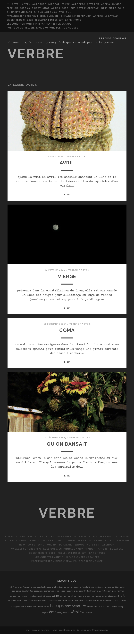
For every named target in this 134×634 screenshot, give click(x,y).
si (25, 607)
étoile (77, 612)
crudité (121, 587)
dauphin (25, 591)
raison (111, 600)
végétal (45, 613)
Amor (46, 8)
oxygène (38, 600)
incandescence (34, 596)
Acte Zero (78, 4)
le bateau (111, 16)
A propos (105, 38)
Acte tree (39, 4)
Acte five (93, 4)
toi (92, 607)
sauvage (14, 607)
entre (56, 591)
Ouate (31, 600)
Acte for (54, 4)
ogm (10, 600)
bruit (54, 587)
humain (13, 596)
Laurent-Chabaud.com (94, 630)
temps (57, 605)
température (75, 606)
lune (55, 595)
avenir (33, 587)
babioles (40, 587)
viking (120, 607)
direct (36, 8)
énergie (60, 613)
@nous (38, 12)
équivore (68, 613)
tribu (96, 607)
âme (53, 612)
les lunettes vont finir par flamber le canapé (39, 24)
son (41, 607)
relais (117, 600)
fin (85, 591)
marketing (71, 596)
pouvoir (96, 600)
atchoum (65, 12)
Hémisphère (22, 596)
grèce (114, 591)
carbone (60, 587)
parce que (53, 600)
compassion (96, 587)
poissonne (88, 600)
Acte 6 (105, 4)
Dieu (31, 591)
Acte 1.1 (25, 8)
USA (107, 607)
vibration (113, 607)
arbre (20, 587)
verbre (36, 53)
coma (67, 330)
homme (120, 591)
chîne (82, 587)
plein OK (12, 8)
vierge (67, 276)
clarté (87, 587)
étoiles (85, 613)
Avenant (26, 587)
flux (88, 591)
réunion (123, 600)
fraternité (94, 591)
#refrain (93, 8)
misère (87, 596)
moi (92, 596)
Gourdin (107, 591)
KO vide (116, 4)
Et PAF (65, 4)
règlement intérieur (48, 20)
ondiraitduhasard (19, 12)
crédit (12, 591)
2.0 (11, 587)
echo (121, 8)
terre (89, 607)
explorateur (79, 591)
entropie (63, 591)
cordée (115, 587)
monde (98, 596)
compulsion (106, 587)
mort (104, 596)
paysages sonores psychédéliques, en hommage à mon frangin (49, 16)
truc (100, 607)
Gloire (101, 591)
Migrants (80, 596)
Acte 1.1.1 (50, 12)
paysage (74, 600)
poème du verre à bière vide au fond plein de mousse (42, 28)
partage (61, 600)
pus (107, 600)
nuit (121, 595)
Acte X (81, 8)
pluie (81, 600)
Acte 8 (55, 8)
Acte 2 (26, 4)
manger (63, 596)
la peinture (73, 20)
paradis (45, 600)
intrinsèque (46, 596)
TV (104, 607)
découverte (38, 591)
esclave (70, 591)
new (104, 8)
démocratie (49, 591)
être (90, 613)
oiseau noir (16, 600)
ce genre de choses (20, 20)
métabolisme (111, 596)
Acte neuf (68, 8)
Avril (67, 163)
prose (102, 600)
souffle (46, 607)
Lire (67, 194)
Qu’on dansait (67, 444)
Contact (120, 38)
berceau (47, 587)
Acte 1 (16, 4)
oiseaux (25, 600)
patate (68, 600)
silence (29, 607)
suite (112, 8)
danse (18, 591)
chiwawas (75, 587)
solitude (36, 607)
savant (21, 607)
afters (98, 16)
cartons (67, 587)
